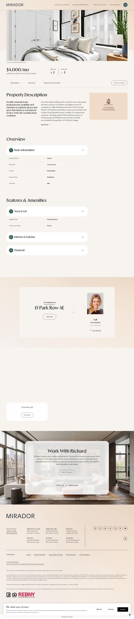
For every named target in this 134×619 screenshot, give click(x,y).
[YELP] (115, 528)
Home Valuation (99, 5)
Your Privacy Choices (67, 616)
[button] (119, 83)
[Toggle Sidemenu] (125, 5)
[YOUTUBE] (125, 528)
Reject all (99, 609)
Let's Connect (115, 5)
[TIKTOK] (110, 528)
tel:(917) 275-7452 (11, 531)
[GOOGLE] (125, 539)
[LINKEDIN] (105, 528)
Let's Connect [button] (84, 555)
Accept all (123, 609)
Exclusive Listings (62, 5)
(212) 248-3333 (109, 107)
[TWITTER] (120, 528)
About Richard (39, 555)
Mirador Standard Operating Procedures (31, 564)
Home (28, 555)
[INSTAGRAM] (100, 528)
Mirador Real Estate (12, 562)
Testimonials (71, 555)
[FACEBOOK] (95, 528)
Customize (111, 609)
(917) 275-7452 (73, 485)
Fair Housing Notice (12, 564)
